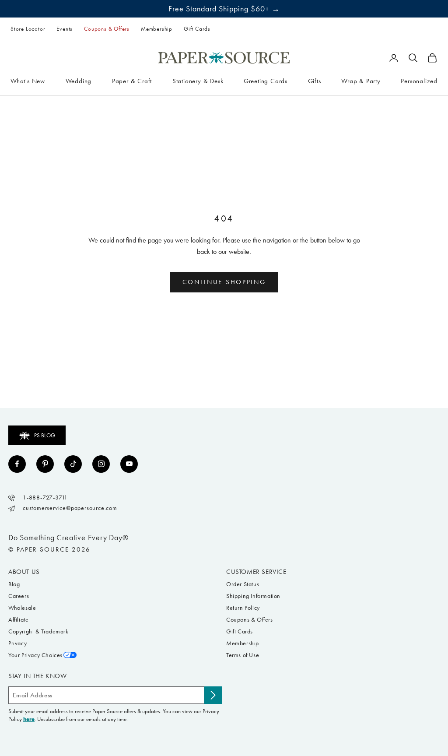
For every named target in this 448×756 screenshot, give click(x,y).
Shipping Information (253, 596)
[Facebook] (17, 464)
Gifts (314, 81)
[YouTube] (129, 464)
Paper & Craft (132, 81)
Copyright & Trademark (38, 631)
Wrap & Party (361, 81)
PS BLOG (44, 435)
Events (64, 28)
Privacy (17, 643)
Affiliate (18, 619)
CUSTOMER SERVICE (256, 572)
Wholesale (22, 608)
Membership (156, 28)
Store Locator (27, 28)
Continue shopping (224, 282)
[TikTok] (73, 464)
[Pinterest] (45, 464)
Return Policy (243, 608)
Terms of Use (242, 655)
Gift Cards (197, 28)
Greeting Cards (265, 81)
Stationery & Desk (198, 81)
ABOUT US (24, 572)
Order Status (242, 584)
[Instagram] (101, 464)
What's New (27, 81)
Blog (14, 584)
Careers (18, 596)
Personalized (419, 81)
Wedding (79, 81)
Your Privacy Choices (35, 655)
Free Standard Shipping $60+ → (224, 9)
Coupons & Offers (107, 28)
